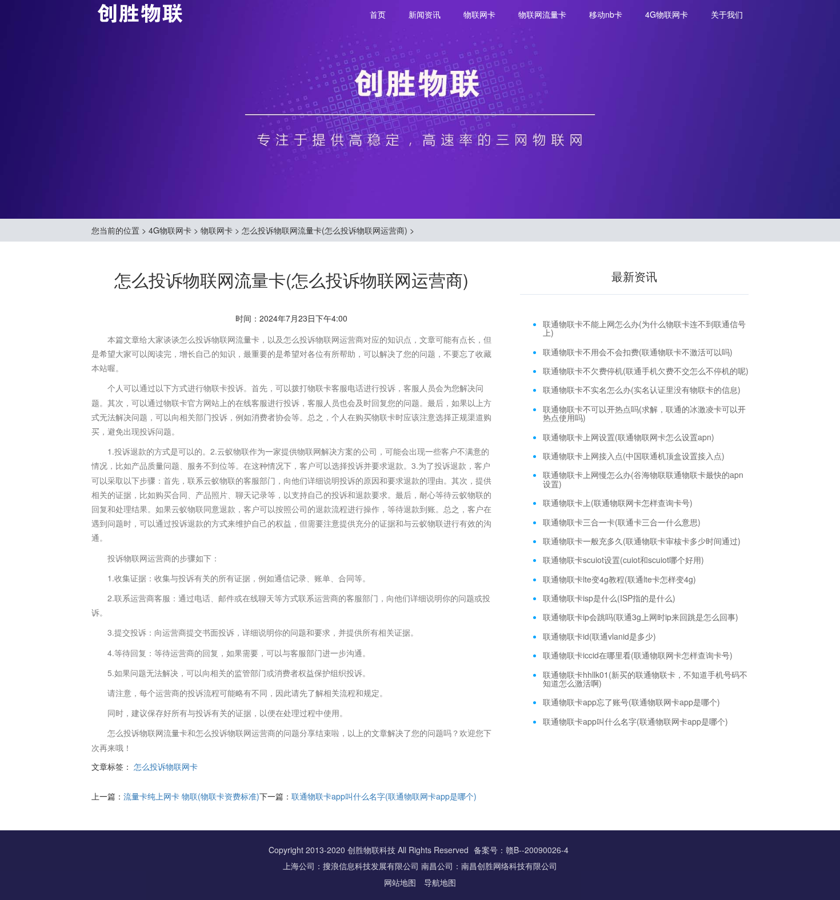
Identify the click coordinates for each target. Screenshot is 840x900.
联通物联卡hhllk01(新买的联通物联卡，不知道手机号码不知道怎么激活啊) (645, 679)
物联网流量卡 (542, 14)
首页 (378, 14)
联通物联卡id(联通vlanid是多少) (599, 636)
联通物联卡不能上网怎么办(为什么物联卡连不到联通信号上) (644, 328)
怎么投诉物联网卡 (166, 766)
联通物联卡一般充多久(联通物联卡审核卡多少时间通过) (642, 541)
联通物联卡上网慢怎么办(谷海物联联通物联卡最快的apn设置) (643, 479)
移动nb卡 (605, 14)
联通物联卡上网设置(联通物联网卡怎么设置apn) (628, 437)
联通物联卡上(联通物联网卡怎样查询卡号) (618, 502)
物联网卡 (479, 14)
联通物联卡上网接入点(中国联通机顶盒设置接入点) (634, 455)
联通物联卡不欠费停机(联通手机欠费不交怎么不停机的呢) (646, 370)
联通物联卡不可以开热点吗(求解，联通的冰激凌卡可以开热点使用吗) (644, 413)
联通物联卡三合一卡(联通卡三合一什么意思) (622, 522)
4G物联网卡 (666, 14)
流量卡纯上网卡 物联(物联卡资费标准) (191, 796)
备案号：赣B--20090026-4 (521, 849)
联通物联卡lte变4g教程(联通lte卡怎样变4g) (619, 579)
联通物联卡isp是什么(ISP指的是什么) (609, 598)
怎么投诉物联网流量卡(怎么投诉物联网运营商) (324, 230)
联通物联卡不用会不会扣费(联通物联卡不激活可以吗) (638, 351)
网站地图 (401, 882)
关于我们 (727, 14)
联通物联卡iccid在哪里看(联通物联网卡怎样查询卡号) (638, 655)
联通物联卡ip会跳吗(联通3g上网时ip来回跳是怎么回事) (640, 616)
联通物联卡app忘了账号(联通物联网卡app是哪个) (631, 702)
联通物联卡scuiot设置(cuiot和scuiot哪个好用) (623, 559)
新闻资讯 (425, 14)
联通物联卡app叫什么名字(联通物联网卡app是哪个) (384, 796)
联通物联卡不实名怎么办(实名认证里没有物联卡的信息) (642, 389)
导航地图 (440, 882)
